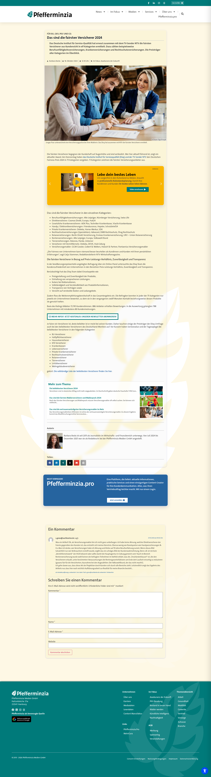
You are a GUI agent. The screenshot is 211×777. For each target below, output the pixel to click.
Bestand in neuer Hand (160, 705)
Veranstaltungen (157, 738)
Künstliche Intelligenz (159, 713)
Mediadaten (129, 705)
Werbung (154, 730)
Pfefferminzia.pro (167, 16)
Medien (132, 11)
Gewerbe (182, 709)
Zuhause (182, 722)
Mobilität (182, 705)
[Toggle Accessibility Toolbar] (205, 771)
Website (51, 642)
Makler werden (156, 709)
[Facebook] (13, 710)
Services (149, 11)
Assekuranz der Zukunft (160, 697)
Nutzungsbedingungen (157, 759)
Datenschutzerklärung (189, 759)
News (99, 11)
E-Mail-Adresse (55, 632)
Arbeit (180, 697)
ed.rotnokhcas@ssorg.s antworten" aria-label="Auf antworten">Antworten (85, 572)
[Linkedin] (16, 710)
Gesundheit (183, 701)
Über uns (167, 11)
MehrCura (128, 733)
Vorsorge (182, 717)
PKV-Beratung (156, 701)
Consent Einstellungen (136, 759)
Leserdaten (128, 709)
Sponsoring (155, 734)
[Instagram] (20, 710)
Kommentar (54, 591)
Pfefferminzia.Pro (131, 729)
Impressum (173, 759)
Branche (181, 726)
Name (51, 622)
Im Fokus (115, 11)
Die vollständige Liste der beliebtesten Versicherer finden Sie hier (83, 371)
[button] (49, 183)
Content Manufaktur (133, 713)
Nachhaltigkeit (156, 717)
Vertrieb (181, 713)
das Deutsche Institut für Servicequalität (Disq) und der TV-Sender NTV (114, 157)
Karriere (127, 701)
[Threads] (24, 710)
